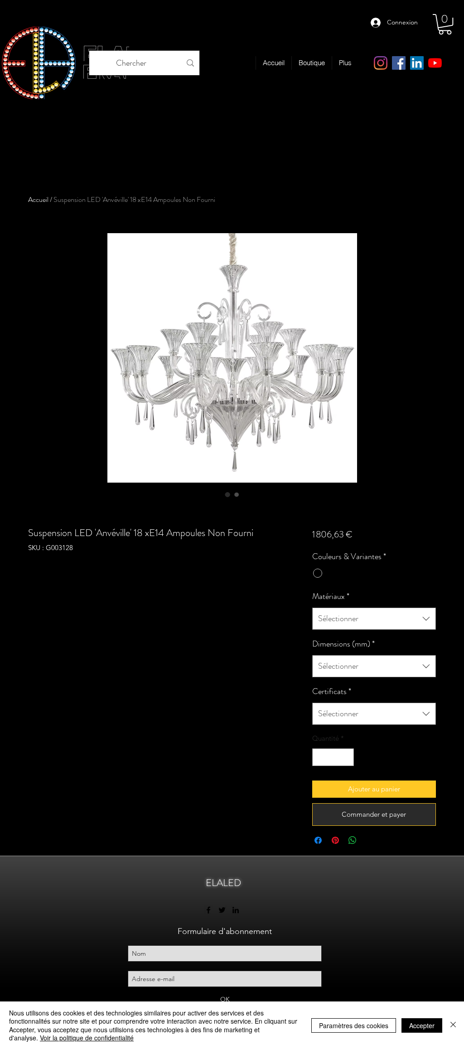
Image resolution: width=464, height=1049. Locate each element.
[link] (445, 24)
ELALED (223, 883)
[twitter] (222, 910)
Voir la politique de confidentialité (87, 1037)
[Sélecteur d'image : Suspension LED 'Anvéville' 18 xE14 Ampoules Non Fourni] (227, 494)
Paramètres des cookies (353, 1025)
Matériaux (330, 596)
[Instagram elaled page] (380, 63)
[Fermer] (453, 1025)
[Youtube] (435, 63)
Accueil (38, 199)
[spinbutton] (332, 757)
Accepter (422, 1025)
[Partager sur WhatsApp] (352, 840)
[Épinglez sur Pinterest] (335, 840)
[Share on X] (369, 840)
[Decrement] (320, 757)
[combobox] (374, 619)
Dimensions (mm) (343, 644)
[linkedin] (417, 63)
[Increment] (346, 757)
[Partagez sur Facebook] (318, 840)
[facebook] (399, 63)
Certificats (331, 691)
